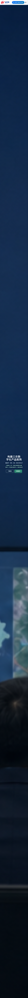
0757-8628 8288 (19, 2)
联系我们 (18, 471)
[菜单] (25, 2)
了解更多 (10, 471)
